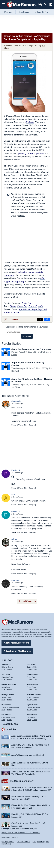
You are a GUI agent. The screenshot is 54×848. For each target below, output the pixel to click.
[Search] (46, 4)
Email (3, 669)
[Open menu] (3, 4)
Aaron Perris (32, 715)
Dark (8, 844)
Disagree (32, 425)
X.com (9, 669)
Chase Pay (22, 306)
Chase (13, 306)
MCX (40, 306)
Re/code (30, 122)
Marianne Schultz (34, 695)
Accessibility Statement (10, 837)
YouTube (11, 729)
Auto (47, 841)
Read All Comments (27, 601)
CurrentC (32, 306)
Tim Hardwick (32, 685)
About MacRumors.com (16, 642)
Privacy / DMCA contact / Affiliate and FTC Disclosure (21, 833)
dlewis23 (15, 511)
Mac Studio (24, 12)
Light (3, 844)
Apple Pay (26, 303)
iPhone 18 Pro (41, 12)
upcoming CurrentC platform (30, 153)
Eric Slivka (31, 664)
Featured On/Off (8, 841)
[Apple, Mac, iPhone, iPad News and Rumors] (22, 8)
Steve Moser (6, 715)
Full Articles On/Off (23, 841)
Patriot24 (15, 470)
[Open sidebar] (50, 5)
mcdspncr (16, 580)
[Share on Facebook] (47, 319)
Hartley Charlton (8, 695)
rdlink (14, 539)
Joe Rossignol (32, 674)
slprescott (16, 401)
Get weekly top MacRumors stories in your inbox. (27, 327)
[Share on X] (40, 319)
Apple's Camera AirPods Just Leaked (27, 755)
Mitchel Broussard (9, 685)
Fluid (34, 841)
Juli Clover (16, 387)
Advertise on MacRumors (17, 651)
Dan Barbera (6, 705)
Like (25, 425)
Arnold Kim (6, 664)
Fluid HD (40, 841)
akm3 (13, 494)
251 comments (11, 319)
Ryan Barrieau (32, 705)
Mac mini (8, 12)
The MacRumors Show (21, 781)
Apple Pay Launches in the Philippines (31, 349)
